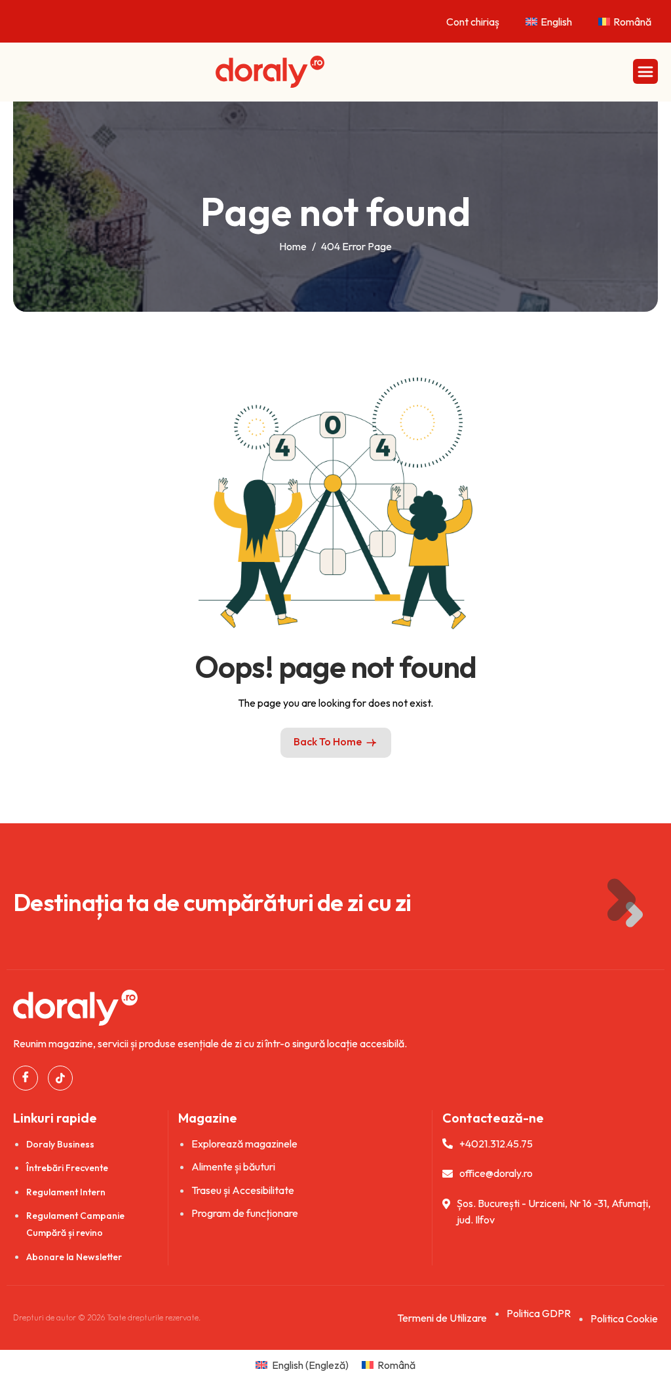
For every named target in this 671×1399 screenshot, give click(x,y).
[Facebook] (25, 1078)
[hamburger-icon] (645, 71)
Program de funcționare (244, 1213)
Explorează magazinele (244, 1143)
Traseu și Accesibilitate (242, 1190)
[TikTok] (60, 1078)
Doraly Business (60, 1144)
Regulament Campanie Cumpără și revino (75, 1224)
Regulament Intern (65, 1192)
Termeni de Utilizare (442, 1317)
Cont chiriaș (472, 21)
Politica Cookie (624, 1318)
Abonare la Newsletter (74, 1257)
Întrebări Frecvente (67, 1168)
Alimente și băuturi (233, 1166)
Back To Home (328, 741)
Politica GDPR (539, 1313)
